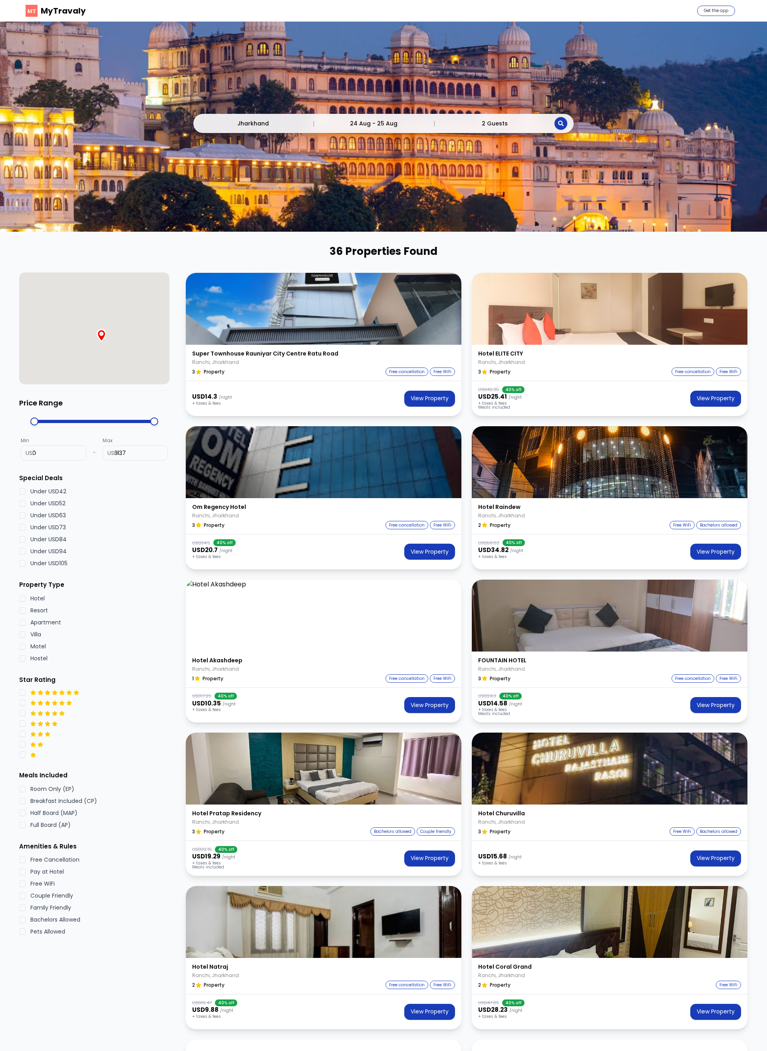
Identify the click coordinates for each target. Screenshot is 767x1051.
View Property (430, 398)
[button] (323, 309)
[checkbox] (22, 492)
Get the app (716, 11)
